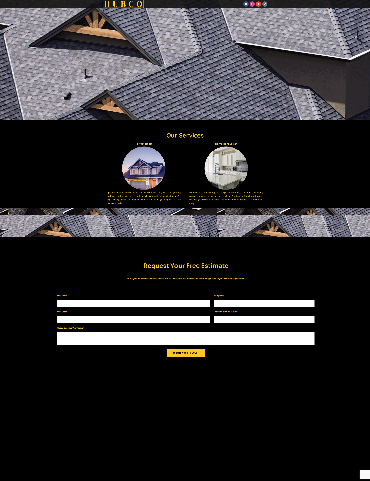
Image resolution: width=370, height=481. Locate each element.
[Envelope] (258, 4)
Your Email (62, 312)
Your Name (62, 296)
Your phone (219, 296)
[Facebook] (245, 4)
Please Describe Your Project (70, 328)
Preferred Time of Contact (225, 312)
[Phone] (264, 4)
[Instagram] (252, 4)
